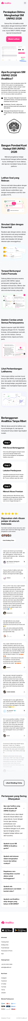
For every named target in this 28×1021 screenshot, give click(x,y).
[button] (25, 3)
